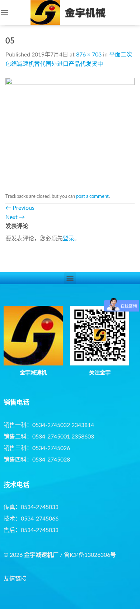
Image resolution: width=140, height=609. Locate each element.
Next (15, 217)
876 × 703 (89, 55)
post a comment (92, 196)
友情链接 (15, 579)
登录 (68, 238)
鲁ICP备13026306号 (90, 555)
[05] (70, 129)
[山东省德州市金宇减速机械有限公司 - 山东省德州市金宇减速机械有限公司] (70, 12)
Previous (19, 208)
